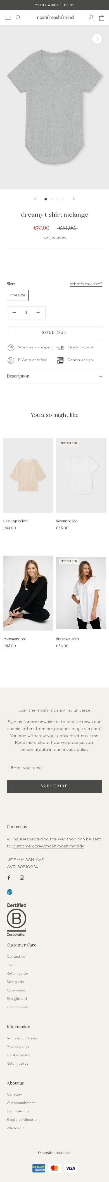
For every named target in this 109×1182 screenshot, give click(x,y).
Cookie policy (18, 1055)
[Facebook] (9, 877)
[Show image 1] (45, 199)
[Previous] (35, 198)
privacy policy (74, 749)
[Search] (18, 17)
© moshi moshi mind (54, 1153)
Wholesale (16, 1128)
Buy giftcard (17, 999)
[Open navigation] (8, 17)
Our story (14, 1095)
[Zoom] (97, 39)
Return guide (17, 974)
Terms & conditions (22, 1039)
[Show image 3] (57, 199)
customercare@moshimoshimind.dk (48, 846)
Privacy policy (18, 1047)
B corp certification (23, 1120)
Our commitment (21, 1103)
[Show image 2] (51, 199)
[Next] (74, 198)
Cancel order (18, 1007)
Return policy (18, 1064)
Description (18, 376)
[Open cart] (101, 17)
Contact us (16, 957)
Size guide (15, 982)
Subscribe (54, 786)
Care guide (16, 991)
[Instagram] (22, 877)
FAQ (10, 965)
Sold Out (54, 333)
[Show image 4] (63, 199)
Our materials (18, 1112)
